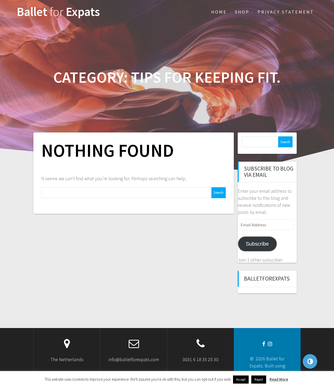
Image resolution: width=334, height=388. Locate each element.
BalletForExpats (267, 278)
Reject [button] (258, 379)
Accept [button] (241, 379)
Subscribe (257, 244)
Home (219, 12)
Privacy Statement (286, 12)
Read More (279, 379)
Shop (242, 12)
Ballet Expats (58, 12)
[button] (310, 361)
